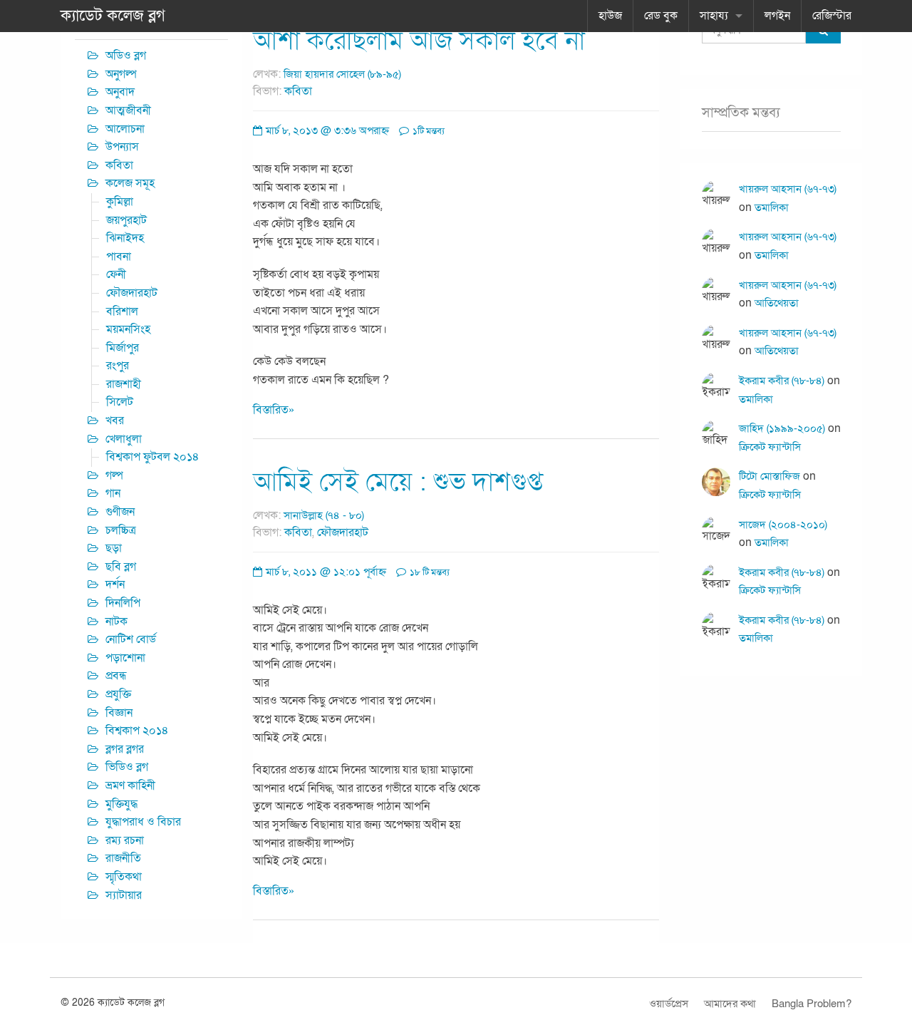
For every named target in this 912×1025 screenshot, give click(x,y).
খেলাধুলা (123, 439)
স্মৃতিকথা (123, 877)
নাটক (116, 621)
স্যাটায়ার (123, 895)
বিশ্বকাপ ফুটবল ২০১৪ (153, 457)
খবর (114, 420)
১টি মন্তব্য (427, 131)
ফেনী (116, 274)
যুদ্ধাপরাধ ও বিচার (143, 822)
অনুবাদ (120, 92)
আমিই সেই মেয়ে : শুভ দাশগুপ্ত (398, 482)
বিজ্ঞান (119, 713)
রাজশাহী (123, 384)
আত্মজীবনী (128, 110)
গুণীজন (120, 512)
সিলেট (119, 402)
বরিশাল (122, 311)
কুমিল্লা (119, 202)
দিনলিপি (122, 603)
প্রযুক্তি (118, 694)
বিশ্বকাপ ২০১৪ (137, 730)
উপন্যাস (122, 147)
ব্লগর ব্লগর (124, 749)
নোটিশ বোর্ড (130, 639)
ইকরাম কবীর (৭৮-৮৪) (781, 381)
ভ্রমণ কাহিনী (130, 785)
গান (112, 493)
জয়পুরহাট (126, 220)
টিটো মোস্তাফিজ (769, 476)
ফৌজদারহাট (342, 532)
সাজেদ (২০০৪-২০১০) (783, 524)
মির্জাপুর (122, 348)
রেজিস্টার (831, 16)
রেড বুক (661, 16)
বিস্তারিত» (273, 410)
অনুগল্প (121, 74)
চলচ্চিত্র (120, 530)
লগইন (777, 16)
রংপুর (117, 366)
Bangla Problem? (811, 1003)
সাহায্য (714, 16)
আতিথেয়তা (777, 303)
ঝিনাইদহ (125, 238)
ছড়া (113, 548)
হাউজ (610, 16)
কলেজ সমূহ (130, 183)
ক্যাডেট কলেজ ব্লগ (113, 15)
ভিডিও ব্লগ (126, 767)
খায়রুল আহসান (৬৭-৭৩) (787, 189)
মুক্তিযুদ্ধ (121, 804)
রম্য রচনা (124, 840)
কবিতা (298, 91)
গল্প (114, 475)
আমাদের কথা (730, 1003)
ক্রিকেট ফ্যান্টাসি (770, 447)
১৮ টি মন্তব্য (429, 572)
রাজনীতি (123, 858)
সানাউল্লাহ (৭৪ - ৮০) (324, 515)
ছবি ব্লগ (120, 567)
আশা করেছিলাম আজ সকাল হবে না (419, 41)
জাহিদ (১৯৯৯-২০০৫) (782, 428)
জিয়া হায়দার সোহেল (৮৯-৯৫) (342, 74)
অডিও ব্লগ (125, 55)
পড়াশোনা (125, 658)
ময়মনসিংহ (128, 329)
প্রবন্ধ (116, 676)
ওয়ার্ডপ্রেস (668, 1003)
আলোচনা (125, 129)
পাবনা (118, 256)
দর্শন (115, 584)
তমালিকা (772, 207)
